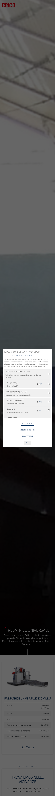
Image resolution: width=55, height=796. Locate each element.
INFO (40, 384)
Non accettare (27, 436)
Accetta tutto (27, 423)
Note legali (28, 355)
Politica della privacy (13, 355)
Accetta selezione (27, 430)
